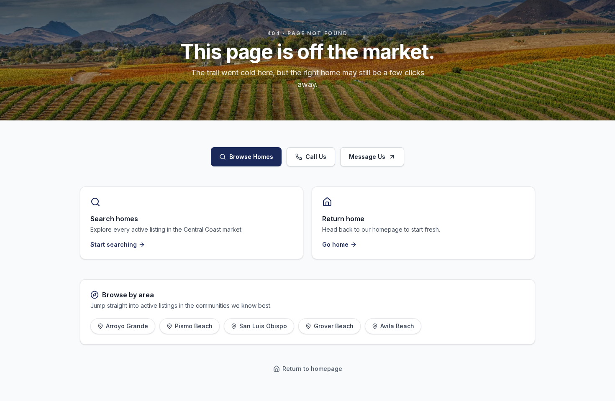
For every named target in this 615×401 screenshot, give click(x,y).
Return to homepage (312, 368)
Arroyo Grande (127, 325)
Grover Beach (334, 325)
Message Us (367, 156)
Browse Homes (251, 156)
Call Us (315, 156)
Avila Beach (397, 325)
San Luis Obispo (263, 325)
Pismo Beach (194, 325)
